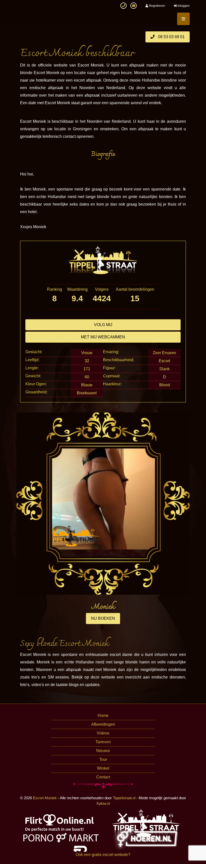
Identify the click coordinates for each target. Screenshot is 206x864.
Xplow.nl (103, 803)
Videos (103, 733)
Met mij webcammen (103, 337)
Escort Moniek (45, 798)
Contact (103, 777)
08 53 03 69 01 (171, 37)
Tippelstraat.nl (124, 798)
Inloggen (183, 6)
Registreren (156, 6)
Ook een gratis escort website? (103, 854)
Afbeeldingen (103, 724)
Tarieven (103, 742)
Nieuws (103, 751)
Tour (103, 759)
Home (103, 715)
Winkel (103, 768)
